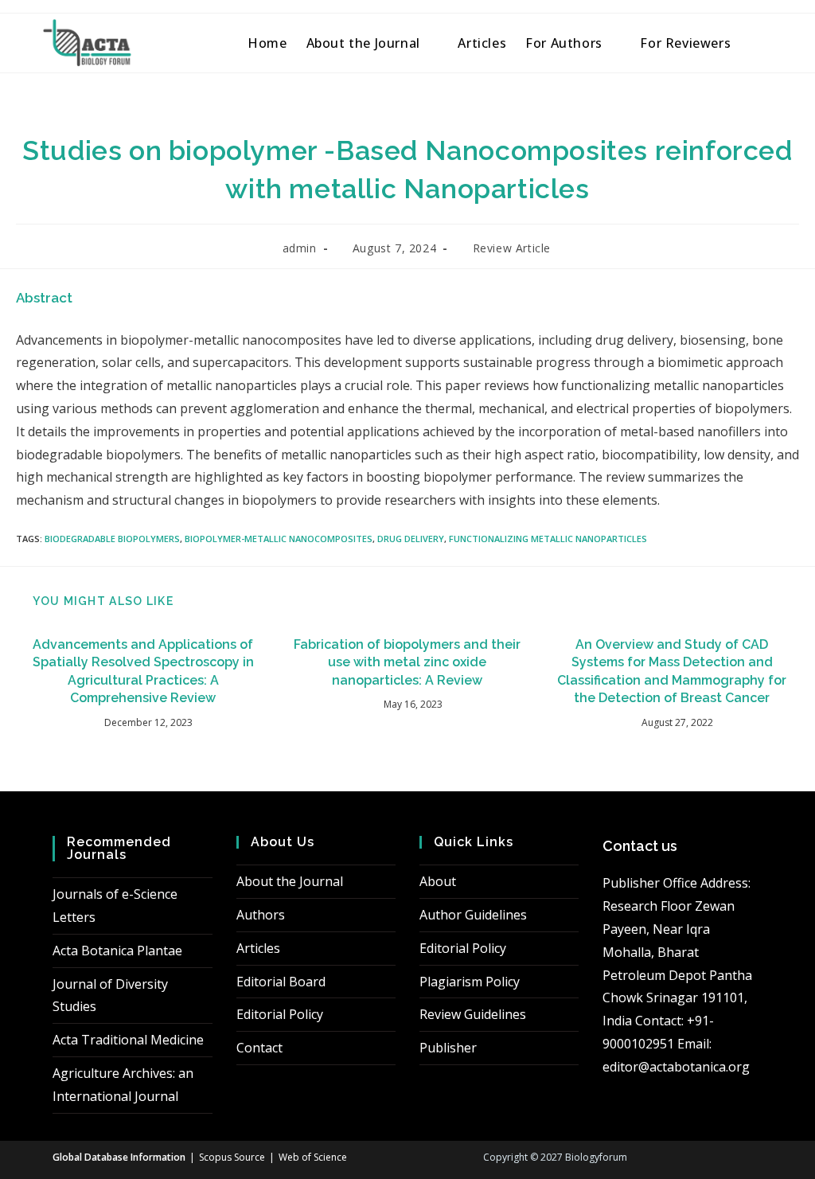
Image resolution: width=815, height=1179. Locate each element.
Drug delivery (410, 539)
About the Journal (289, 881)
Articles (258, 948)
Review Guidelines (472, 1014)
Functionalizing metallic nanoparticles (548, 539)
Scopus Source (232, 1157)
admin (300, 248)
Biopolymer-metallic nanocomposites (278, 539)
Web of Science (313, 1157)
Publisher (448, 1047)
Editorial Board (281, 981)
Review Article (512, 248)
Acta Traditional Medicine (128, 1039)
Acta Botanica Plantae (117, 950)
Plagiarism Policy (469, 981)
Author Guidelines (473, 914)
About (437, 881)
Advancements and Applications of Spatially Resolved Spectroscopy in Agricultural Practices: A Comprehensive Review (143, 671)
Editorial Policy (279, 1014)
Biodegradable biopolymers (112, 539)
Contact (259, 1047)
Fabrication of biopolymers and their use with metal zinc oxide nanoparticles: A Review (407, 662)
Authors (260, 914)
